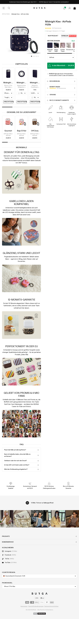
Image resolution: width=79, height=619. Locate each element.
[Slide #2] (34, 56)
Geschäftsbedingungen (36, 606)
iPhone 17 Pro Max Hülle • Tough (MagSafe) (8, 86)
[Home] (39, 8)
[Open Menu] (3, 8)
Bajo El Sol (21, 131)
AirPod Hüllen (6, 14)
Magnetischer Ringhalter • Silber (21, 86)
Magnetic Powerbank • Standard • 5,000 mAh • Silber (35, 86)
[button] (53, 28)
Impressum (24, 606)
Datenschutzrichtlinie (51, 606)
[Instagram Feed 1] (39, 518)
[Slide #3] (36, 56)
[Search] (9, 8)
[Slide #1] (33, 56)
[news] (64, 8)
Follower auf (42, 503)
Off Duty (34, 131)
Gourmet (8, 131)
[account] (69, 8)
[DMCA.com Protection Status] (39, 614)
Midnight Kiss (9, 83)
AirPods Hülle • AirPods (8, 134)
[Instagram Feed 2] (57, 518)
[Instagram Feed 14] (22, 518)
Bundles (69, 36)
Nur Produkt (53, 36)
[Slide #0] (31, 56)
